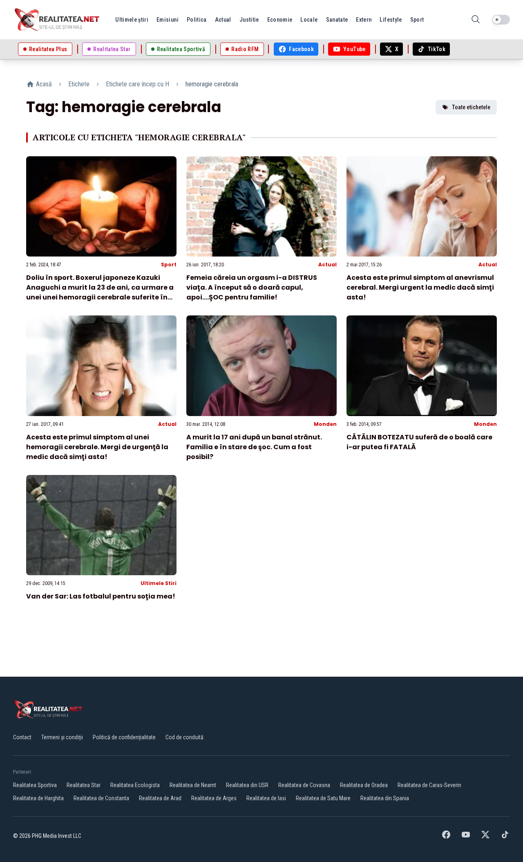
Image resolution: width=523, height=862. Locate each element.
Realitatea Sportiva (35, 785)
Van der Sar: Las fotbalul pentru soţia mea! (100, 596)
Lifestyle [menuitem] (391, 19)
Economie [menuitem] (280, 19)
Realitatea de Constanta (101, 798)
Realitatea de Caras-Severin (429, 785)
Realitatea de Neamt (193, 785)
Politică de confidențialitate (124, 737)
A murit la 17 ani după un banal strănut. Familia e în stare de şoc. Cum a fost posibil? (254, 446)
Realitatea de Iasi (266, 798)
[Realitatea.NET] (57, 19)
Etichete (78, 84)
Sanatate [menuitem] (337, 19)
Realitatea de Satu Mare (323, 798)
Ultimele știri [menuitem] (131, 19)
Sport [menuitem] (417, 19)
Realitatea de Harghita (38, 798)
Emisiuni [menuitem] (167, 19)
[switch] (501, 20)
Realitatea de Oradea (364, 785)
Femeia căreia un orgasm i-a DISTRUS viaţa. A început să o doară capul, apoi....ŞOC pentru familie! (251, 287)
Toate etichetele (471, 107)
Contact (22, 737)
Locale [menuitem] (308, 19)
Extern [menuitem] (363, 19)
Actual (327, 264)
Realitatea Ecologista (135, 785)
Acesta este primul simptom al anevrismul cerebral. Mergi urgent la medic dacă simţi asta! (420, 287)
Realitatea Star (84, 785)
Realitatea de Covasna (304, 785)
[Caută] (475, 20)
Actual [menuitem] (223, 19)
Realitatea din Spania (384, 798)
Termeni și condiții (62, 737)
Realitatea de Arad (160, 798)
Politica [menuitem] (197, 19)
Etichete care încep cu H (137, 84)
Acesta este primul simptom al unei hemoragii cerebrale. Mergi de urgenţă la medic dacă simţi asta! (97, 446)
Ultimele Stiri (159, 583)
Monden (325, 424)
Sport (169, 264)
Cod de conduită (184, 737)
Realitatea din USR (247, 785)
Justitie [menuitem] (249, 19)
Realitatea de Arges (214, 798)
